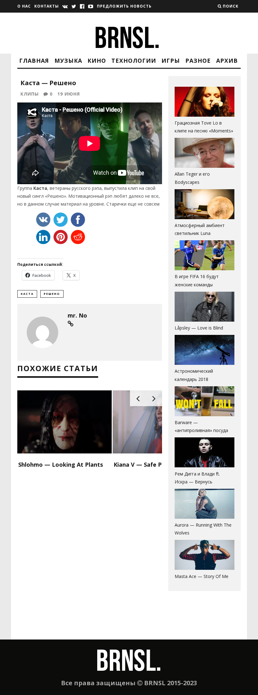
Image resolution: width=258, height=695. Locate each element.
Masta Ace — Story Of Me (201, 576)
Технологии (133, 60)
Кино (96, 60)
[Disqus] (89, 558)
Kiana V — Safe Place (143, 464)
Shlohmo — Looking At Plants (60, 464)
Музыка (68, 60)
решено (52, 294)
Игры (170, 60)
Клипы (29, 94)
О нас (24, 6)
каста (27, 294)
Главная (34, 60)
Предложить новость (124, 6)
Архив (227, 60)
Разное (198, 60)
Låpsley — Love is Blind (199, 328)
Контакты (46, 6)
